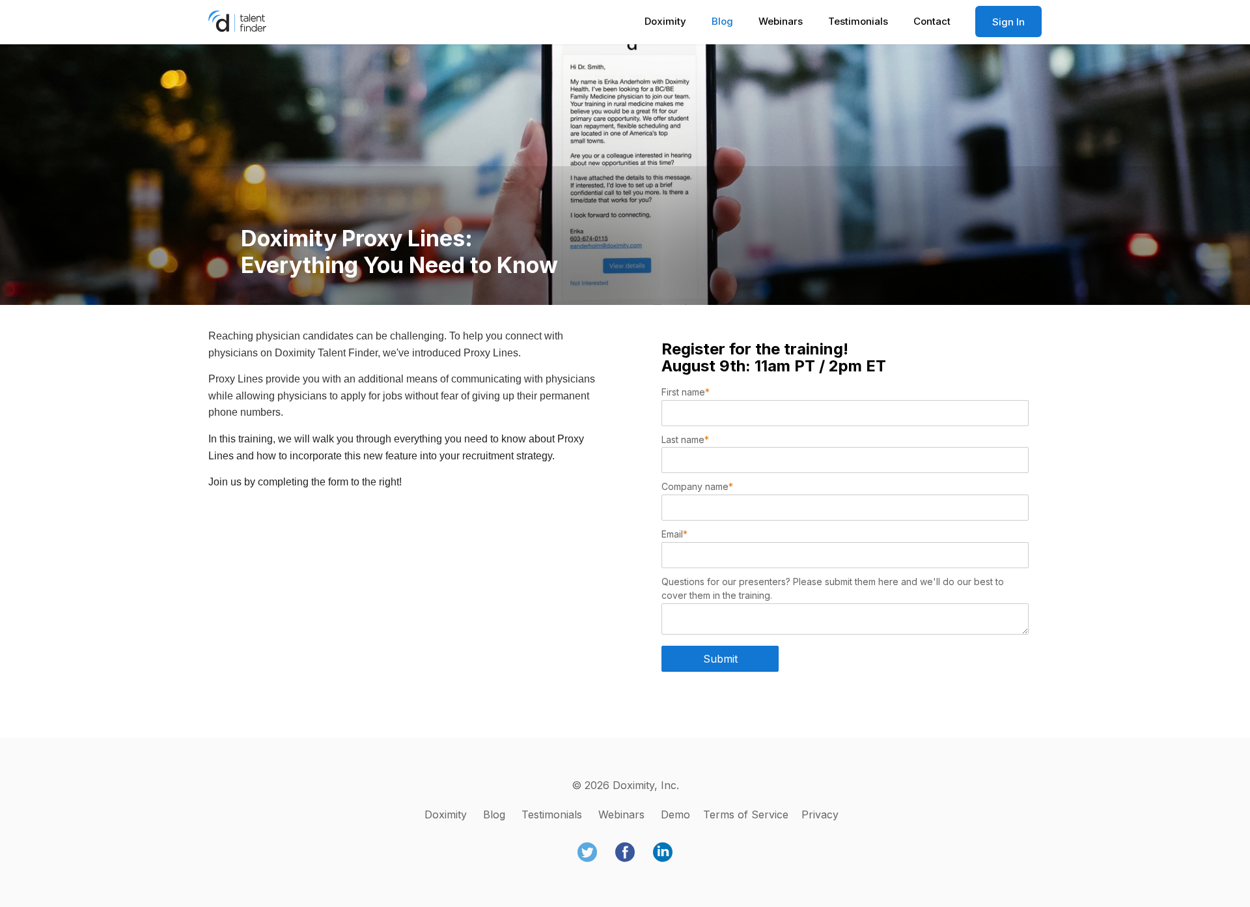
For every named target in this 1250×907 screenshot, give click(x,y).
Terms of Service (745, 814)
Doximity (665, 21)
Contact (932, 21)
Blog (722, 21)
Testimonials (858, 21)
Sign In (1008, 22)
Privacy (820, 814)
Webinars (780, 21)
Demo (675, 814)
